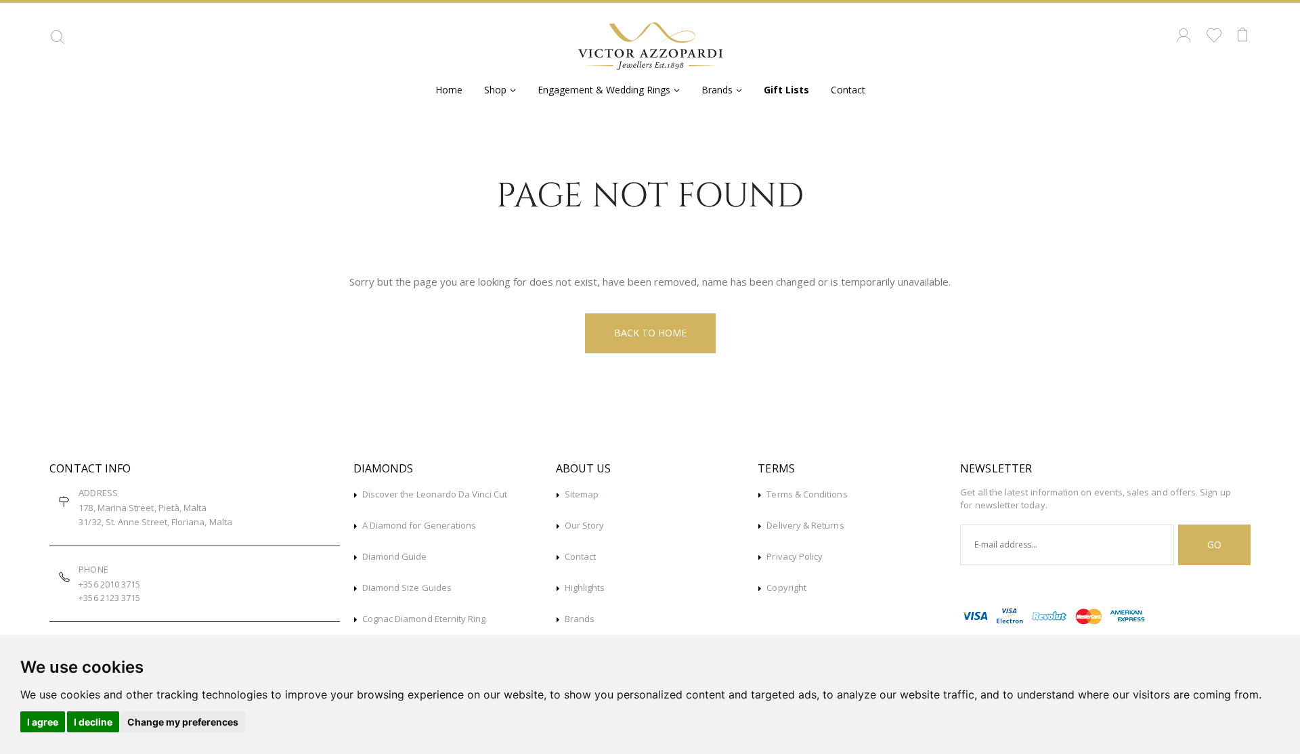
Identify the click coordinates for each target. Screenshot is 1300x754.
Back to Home (650, 332)
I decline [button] (93, 722)
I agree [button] (42, 722)
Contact (848, 89)
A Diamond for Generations (419, 525)
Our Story (585, 525)
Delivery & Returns (805, 525)
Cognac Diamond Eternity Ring (424, 619)
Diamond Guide (394, 556)
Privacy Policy (794, 556)
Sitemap (582, 494)
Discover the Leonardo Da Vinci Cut (434, 494)
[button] (57, 42)
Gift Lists (786, 89)
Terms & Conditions (806, 494)
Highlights (585, 587)
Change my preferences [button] (182, 722)
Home (448, 89)
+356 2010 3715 (109, 584)
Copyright (786, 587)
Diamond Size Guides (407, 587)
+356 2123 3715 (109, 598)
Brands (579, 619)
